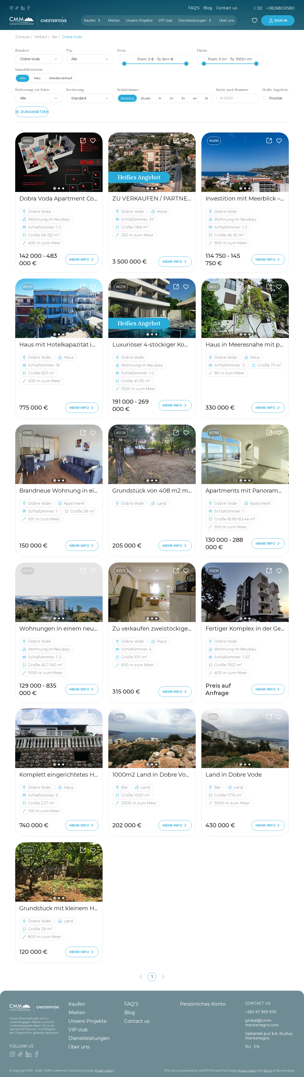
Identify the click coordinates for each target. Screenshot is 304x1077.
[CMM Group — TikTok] (17, 8)
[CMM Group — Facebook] (28, 8)
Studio (146, 98)
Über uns (226, 20)
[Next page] (163, 977)
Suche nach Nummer (232, 90)
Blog (207, 8)
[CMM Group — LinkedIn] (23, 8)
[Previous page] (141, 977)
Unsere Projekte (139, 20)
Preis (121, 51)
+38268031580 (280, 8)
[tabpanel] (59, 162)
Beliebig (127, 98)
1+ (160, 98)
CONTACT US (258, 1003)
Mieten (114, 20)
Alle (22, 78)
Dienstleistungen (192, 20)
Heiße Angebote (275, 90)
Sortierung (75, 90)
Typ (69, 51)
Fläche (202, 51)
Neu (37, 78)
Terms (267, 1070)
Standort (22, 51)
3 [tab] (63, 188)
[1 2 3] (59, 162)
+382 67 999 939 (260, 1012)
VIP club (165, 20)
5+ (206, 98)
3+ (183, 98)
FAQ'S (194, 8)
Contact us (137, 1021)
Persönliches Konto (203, 1004)
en (226, 8)
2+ (171, 98)
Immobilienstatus (29, 70)
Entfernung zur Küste (32, 90)
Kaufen (90, 20)
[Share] (83, 141)
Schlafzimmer (128, 90)
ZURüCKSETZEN (34, 112)
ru (218, 8)
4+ (195, 98)
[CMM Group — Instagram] (11, 8)
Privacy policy (104, 1070)
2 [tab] (59, 188)
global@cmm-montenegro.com (262, 1022)
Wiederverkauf (60, 78)
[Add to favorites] (93, 141)
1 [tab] (54, 188)
